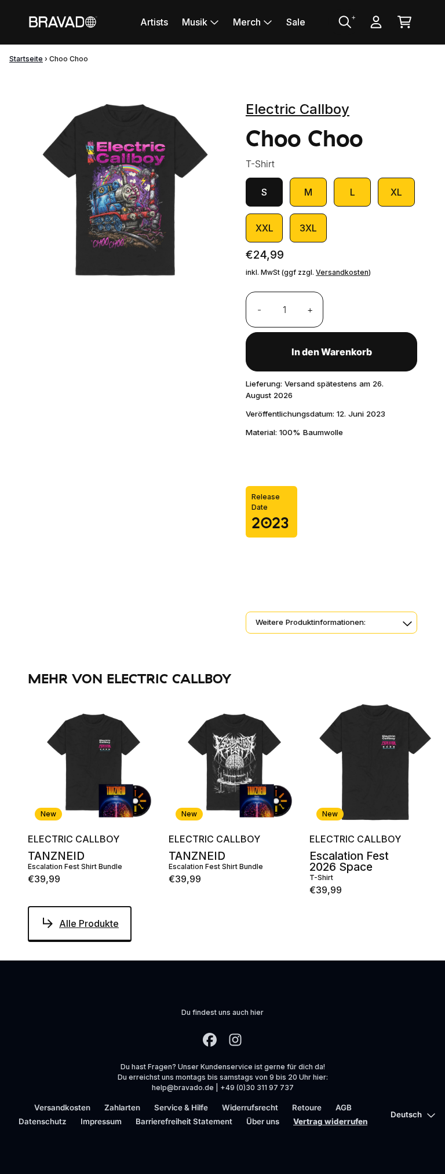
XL (396, 192)
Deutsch (406, 1114)
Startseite (26, 58)
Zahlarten (122, 1107)
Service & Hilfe (181, 1107)
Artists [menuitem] (154, 22)
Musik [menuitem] (194, 22)
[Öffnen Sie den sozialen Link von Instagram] (235, 1039)
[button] (331, 622)
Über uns (262, 1121)
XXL (264, 228)
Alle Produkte (89, 923)
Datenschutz (43, 1121)
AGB (343, 1107)
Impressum (101, 1121)
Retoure (307, 1107)
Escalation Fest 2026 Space (349, 862)
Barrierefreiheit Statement (184, 1121)
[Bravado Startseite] (62, 21)
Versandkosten (342, 272)
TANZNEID (56, 856)
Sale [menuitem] (295, 22)
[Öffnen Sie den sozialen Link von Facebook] (209, 1039)
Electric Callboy (297, 109)
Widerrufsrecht (250, 1107)
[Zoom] (125, 189)
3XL (308, 228)
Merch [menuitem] (247, 22)
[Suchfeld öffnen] (344, 22)
